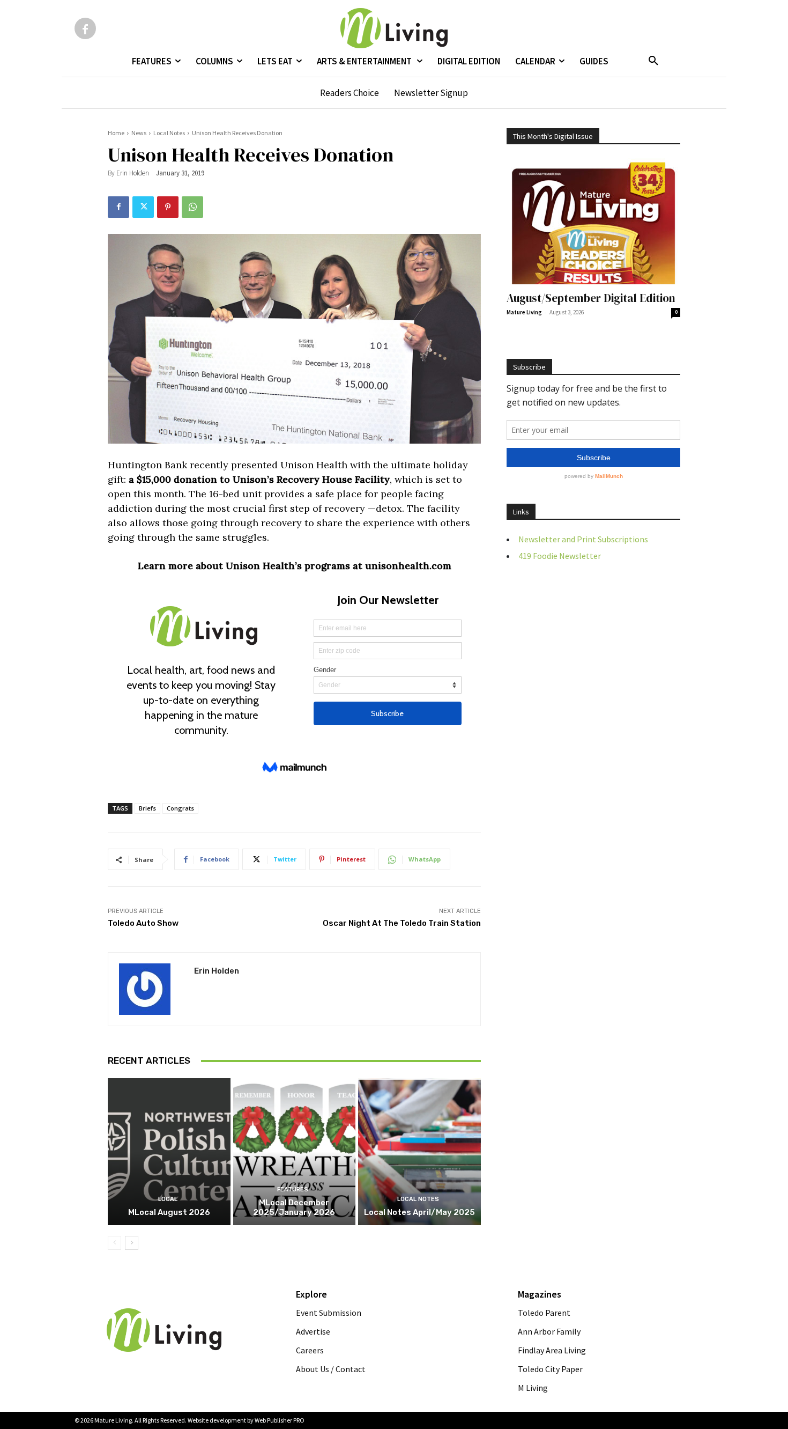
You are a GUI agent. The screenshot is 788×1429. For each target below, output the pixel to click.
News (138, 133)
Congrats (180, 808)
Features (292, 1189)
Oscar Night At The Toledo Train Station (402, 923)
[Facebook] (85, 28)
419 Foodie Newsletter (559, 555)
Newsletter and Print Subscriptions (583, 539)
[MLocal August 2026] (169, 1151)
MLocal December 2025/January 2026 (294, 1207)
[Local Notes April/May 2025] (419, 1151)
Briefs (147, 808)
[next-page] (131, 1243)
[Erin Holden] (151, 989)
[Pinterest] (168, 207)
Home (116, 133)
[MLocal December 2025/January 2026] (294, 1151)
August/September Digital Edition (591, 298)
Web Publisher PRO (279, 1420)
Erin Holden (132, 173)
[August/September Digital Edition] (593, 221)
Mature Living (524, 312)
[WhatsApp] (192, 207)
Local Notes (169, 133)
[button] (653, 61)
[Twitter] (143, 207)
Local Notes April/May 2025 (419, 1212)
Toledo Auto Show (143, 923)
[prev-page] (114, 1243)
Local (167, 1199)
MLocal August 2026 (169, 1212)
